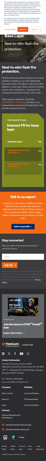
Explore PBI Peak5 (12, 333)
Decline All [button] (35, 29)
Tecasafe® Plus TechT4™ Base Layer (19, 151)
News (4, 405)
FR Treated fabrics (31, 399)
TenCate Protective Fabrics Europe (18, 425)
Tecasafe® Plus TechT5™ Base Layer (19, 165)
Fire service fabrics (31, 405)
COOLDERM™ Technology (13, 102)
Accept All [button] (23, 29)
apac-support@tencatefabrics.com (15, 382)
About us (5, 399)
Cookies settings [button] (10, 29)
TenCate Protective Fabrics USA (17, 429)
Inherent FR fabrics (31, 393)
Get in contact (7, 393)
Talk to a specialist (22, 226)
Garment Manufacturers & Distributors (11, 416)
